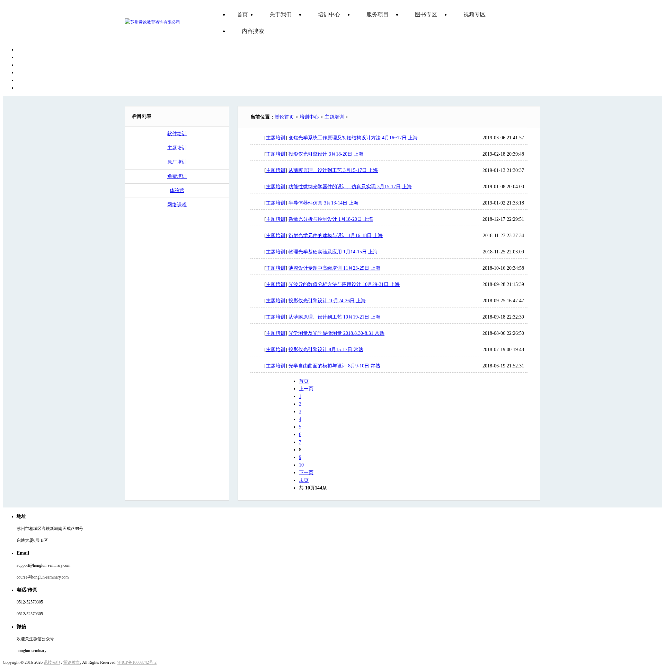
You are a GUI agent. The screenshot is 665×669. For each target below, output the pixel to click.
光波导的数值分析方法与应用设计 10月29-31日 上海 (344, 284)
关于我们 (280, 14)
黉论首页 (284, 117)
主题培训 (177, 147)
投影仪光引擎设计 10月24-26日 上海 (327, 300)
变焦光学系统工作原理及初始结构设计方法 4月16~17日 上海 (353, 137)
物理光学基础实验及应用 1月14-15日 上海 (333, 251)
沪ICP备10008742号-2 (137, 662)
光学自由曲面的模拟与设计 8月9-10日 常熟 (334, 365)
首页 (242, 14)
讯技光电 (52, 662)
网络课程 (177, 204)
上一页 (306, 388)
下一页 (306, 472)
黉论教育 (71, 662)
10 (301, 465)
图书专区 (426, 14)
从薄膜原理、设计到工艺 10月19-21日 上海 (334, 317)
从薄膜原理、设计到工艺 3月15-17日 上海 (333, 170)
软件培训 (177, 133)
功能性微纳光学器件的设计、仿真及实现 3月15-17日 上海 (350, 186)
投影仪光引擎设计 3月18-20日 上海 (326, 154)
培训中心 (329, 14)
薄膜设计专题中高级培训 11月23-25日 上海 (334, 268)
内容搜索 (253, 31)
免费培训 (177, 176)
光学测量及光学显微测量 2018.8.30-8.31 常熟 (336, 333)
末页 (304, 480)
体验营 (177, 190)
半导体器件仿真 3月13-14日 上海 (323, 203)
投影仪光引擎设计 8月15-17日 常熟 (326, 349)
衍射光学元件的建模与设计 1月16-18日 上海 (336, 235)
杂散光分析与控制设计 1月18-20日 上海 (331, 219)
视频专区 (474, 14)
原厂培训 (177, 162)
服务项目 (377, 14)
